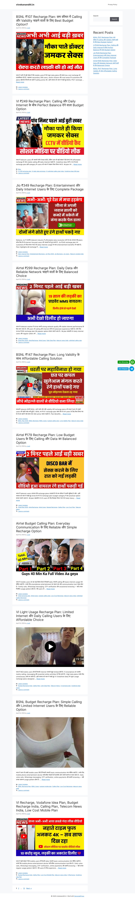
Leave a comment (23, 89)
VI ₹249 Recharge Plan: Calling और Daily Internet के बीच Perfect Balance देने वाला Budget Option (50, 105)
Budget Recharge (52, 507)
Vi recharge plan (66, 685)
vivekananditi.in (25, 4)
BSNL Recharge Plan (24, 786)
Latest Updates (23, 87)
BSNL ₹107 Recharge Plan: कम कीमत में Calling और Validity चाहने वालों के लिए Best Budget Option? (49, 20)
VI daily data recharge (38, 171)
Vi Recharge (71, 875)
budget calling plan (53, 421)
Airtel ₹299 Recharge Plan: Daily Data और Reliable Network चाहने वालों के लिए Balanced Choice (47, 272)
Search (95, 16)
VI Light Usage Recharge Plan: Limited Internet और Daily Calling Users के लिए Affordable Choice (45, 616)
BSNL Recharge (34, 421)
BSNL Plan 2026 (23, 421)
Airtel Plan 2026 (23, 340)
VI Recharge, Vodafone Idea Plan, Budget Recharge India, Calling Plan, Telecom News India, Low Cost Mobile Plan (49, 806)
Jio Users (66, 254)
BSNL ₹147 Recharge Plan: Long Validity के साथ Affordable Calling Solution (48, 356)
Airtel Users (42, 340)
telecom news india (62, 340)
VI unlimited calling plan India (55, 171)
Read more (20, 82)
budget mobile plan (46, 786)
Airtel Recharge (33, 340)
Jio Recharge (59, 254)
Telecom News (55, 685)
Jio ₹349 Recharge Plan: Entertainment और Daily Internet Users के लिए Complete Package (50, 187)
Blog (19, 169)
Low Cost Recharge (57, 596)
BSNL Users (43, 421)
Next (29, 888)
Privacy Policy (112, 4)
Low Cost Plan (70, 507)
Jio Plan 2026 (49, 254)
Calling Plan (61, 507)
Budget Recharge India (25, 685)
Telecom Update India (76, 254)
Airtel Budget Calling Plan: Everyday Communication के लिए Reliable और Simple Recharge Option (46, 527)
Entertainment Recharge (37, 254)
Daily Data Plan (51, 340)
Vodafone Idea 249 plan (71, 171)
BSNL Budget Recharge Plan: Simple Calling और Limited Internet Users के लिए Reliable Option (49, 705)
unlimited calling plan (75, 340)
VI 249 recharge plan (24, 171)
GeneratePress (79, 896)
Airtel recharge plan (24, 596)
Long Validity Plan (65, 421)
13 (24, 888)
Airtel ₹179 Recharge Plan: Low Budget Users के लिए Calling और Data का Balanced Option (46, 438)
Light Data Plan (45, 685)
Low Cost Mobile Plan (47, 875)
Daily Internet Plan (23, 254)
